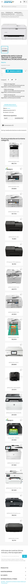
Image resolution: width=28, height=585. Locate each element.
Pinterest (15, 79)
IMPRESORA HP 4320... (14, 237)
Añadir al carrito (14, 71)
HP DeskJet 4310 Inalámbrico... (14, 262)
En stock (5, 112)
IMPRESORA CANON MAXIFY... (14, 387)
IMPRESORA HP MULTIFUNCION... (14, 413)
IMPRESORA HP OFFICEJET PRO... (14, 488)
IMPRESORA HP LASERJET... (14, 463)
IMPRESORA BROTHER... (14, 161)
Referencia (6, 110)
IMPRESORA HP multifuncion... (14, 513)
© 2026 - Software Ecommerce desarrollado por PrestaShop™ (13, 582)
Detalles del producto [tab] (10, 104)
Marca (5, 108)
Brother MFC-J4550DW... (14, 438)
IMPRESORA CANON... (14, 362)
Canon (8, 108)
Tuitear (12, 79)
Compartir (8, 79)
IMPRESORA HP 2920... (14, 538)
